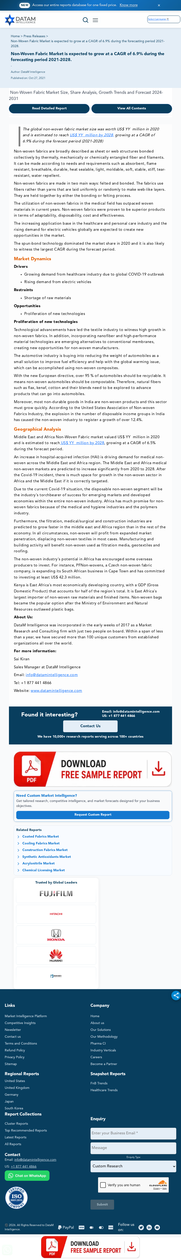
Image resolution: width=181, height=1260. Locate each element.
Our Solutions (100, 1030)
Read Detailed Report (49, 108)
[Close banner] (159, 5)
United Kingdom (17, 1088)
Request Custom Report (92, 814)
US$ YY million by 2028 (82, 443)
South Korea (14, 1108)
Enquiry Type (133, 1157)
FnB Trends (98, 1083)
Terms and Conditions (21, 1043)
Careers (96, 1057)
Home (15, 36)
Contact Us (90, 726)
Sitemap (11, 1064)
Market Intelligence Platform (26, 1016)
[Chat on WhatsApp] (27, 1176)
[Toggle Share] (176, 995)
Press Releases (34, 36)
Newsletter (13, 1030)
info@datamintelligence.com (52, 675)
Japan (9, 1101)
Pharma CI (98, 1043)
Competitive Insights (20, 1023)
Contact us (13, 1036)
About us (97, 1023)
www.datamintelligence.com (56, 691)
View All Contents (131, 108)
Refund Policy (15, 1050)
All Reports (13, 1144)
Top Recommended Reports (26, 1130)
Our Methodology (104, 1036)
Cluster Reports (16, 1123)
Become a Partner (103, 1064)
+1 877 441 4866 (24, 1166)
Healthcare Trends (104, 1090)
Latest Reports (15, 1137)
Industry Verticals (103, 1050)
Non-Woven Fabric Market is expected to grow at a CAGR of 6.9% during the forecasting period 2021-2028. (88, 44)
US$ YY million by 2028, (92, 135)
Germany (11, 1094)
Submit (102, 1204)
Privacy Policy (15, 1057)
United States (15, 1081)
